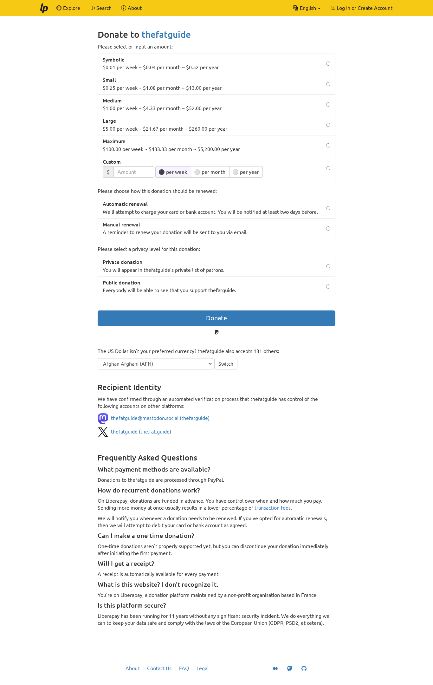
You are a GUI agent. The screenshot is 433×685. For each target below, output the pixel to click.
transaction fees (273, 508)
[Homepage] (44, 8)
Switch (225, 364)
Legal (203, 668)
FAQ (184, 668)
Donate (216, 318)
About (132, 668)
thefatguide (166, 34)
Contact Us (159, 668)
